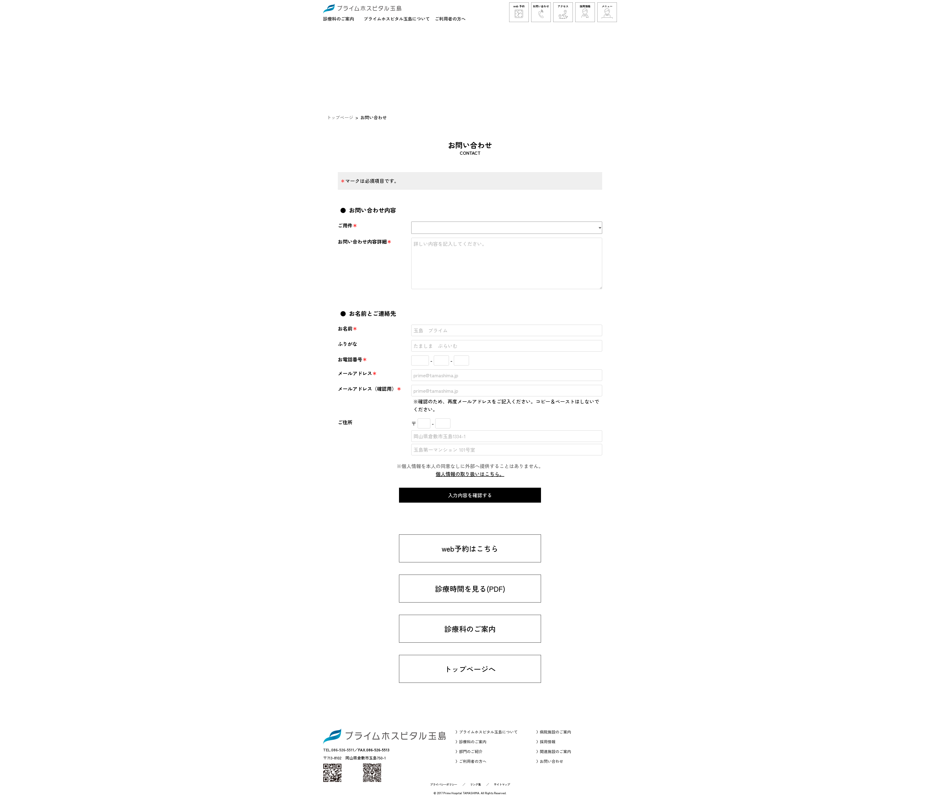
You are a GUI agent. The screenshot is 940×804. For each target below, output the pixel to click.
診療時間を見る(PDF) (470, 588)
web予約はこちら (470, 548)
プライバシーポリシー (443, 784)
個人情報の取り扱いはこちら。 (470, 473)
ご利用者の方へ (450, 18)
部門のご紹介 (470, 751)
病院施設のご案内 (555, 732)
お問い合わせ (551, 761)
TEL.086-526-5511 (338, 750)
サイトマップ (502, 784)
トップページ (340, 117)
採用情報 (547, 742)
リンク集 (475, 784)
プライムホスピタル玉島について (397, 18)
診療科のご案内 (338, 18)
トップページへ (470, 668)
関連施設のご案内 (555, 751)
